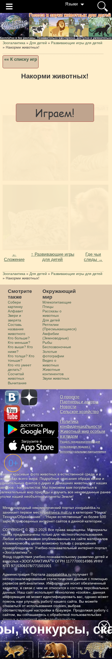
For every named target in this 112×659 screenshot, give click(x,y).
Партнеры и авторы (79, 402)
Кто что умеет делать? (19, 367)
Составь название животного (16, 329)
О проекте (69, 397)
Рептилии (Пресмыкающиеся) (59, 326)
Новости (68, 407)
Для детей (51, 320)
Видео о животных (50, 362)
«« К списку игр (20, 59)
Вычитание (17, 383)
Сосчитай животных (16, 376)
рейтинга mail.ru (58, 512)
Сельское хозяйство (79, 411)
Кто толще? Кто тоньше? (21, 358)
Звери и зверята (14, 317)
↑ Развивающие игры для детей (52, 257)
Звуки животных (55, 378)
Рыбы (47, 342)
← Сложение (14, 257)
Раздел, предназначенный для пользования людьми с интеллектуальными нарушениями (83, 446)
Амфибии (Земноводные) (55, 336)
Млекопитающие (56, 302)
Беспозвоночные (56, 347)
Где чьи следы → (93, 257)
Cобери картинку (15, 304)
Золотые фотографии (53, 353)
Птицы (47, 307)
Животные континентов (53, 371)
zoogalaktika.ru (58, 574)
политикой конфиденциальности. (48, 619)
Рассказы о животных (51, 313)
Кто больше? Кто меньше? (19, 340)
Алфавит (15, 311)
